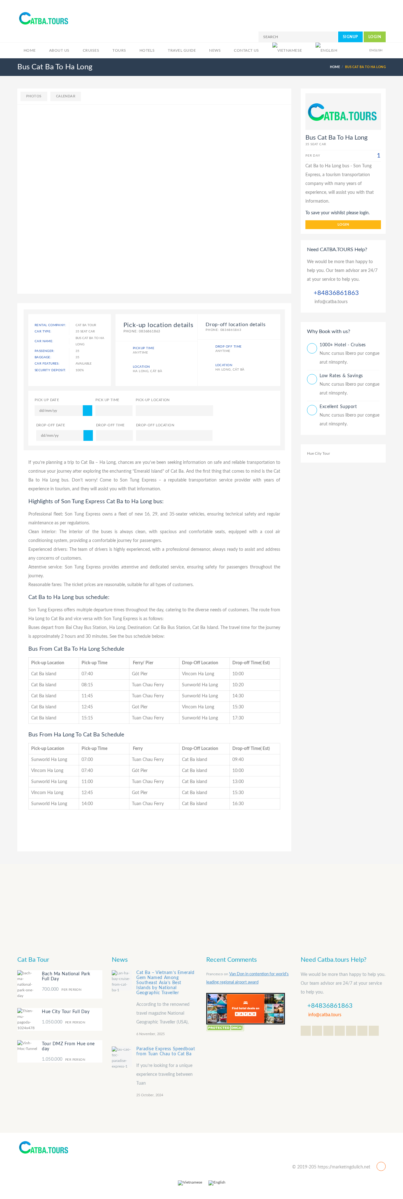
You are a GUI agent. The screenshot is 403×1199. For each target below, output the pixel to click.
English (376, 50)
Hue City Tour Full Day (65, 1012)
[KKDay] (245, 1008)
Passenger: (44, 351)
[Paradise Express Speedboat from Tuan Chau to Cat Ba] (122, 1056)
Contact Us (246, 50)
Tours (119, 50)
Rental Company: (50, 325)
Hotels (147, 50)
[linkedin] (340, 1031)
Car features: (47, 363)
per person (62, 990)
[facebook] (328, 1031)
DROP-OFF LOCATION (155, 425)
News (215, 50)
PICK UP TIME (107, 400)
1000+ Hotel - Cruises (343, 345)
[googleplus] (317, 1031)
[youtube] (351, 1031)
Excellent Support (338, 407)
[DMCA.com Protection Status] (225, 1027)
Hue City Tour (318, 453)
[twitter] (306, 1031)
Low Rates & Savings (341, 376)
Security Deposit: (50, 370)
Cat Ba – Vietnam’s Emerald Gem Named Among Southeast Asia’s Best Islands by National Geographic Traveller (165, 983)
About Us (59, 50)
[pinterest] (362, 1031)
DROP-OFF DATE (50, 425)
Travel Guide (182, 50)
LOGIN (374, 37)
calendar (66, 96)
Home (30, 50)
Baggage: (43, 357)
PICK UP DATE (47, 400)
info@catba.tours (331, 302)
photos (34, 96)
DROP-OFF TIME (110, 425)
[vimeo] (374, 1031)
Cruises (91, 50)
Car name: (44, 341)
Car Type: (43, 331)
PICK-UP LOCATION (153, 400)
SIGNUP (350, 37)
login (343, 224)
